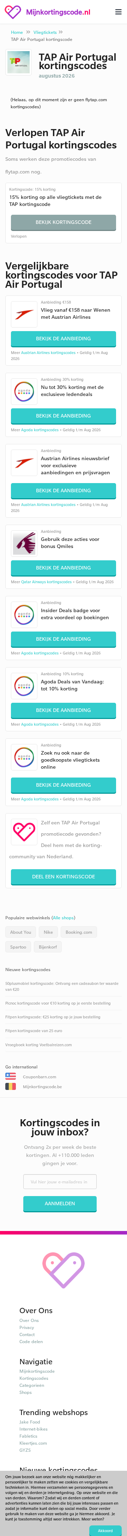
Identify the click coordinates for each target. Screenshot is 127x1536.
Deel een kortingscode (63, 876)
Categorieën (31, 1385)
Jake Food (29, 1422)
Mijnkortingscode (37, 1371)
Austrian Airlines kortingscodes (48, 352)
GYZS (25, 1450)
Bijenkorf (48, 947)
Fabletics (28, 1436)
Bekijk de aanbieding (63, 338)
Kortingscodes (33, 1378)
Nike (48, 932)
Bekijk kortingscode (63, 222)
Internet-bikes (33, 1429)
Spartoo (18, 947)
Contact (27, 1334)
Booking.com (79, 932)
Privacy (26, 1327)
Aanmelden (60, 1203)
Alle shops (63, 917)
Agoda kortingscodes (40, 429)
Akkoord (105, 1530)
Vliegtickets (45, 32)
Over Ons (29, 1320)
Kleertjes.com (33, 1443)
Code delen (31, 1341)
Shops (25, 1392)
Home (17, 32)
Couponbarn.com (39, 1076)
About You (20, 932)
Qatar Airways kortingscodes (46, 581)
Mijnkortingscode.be (42, 1086)
